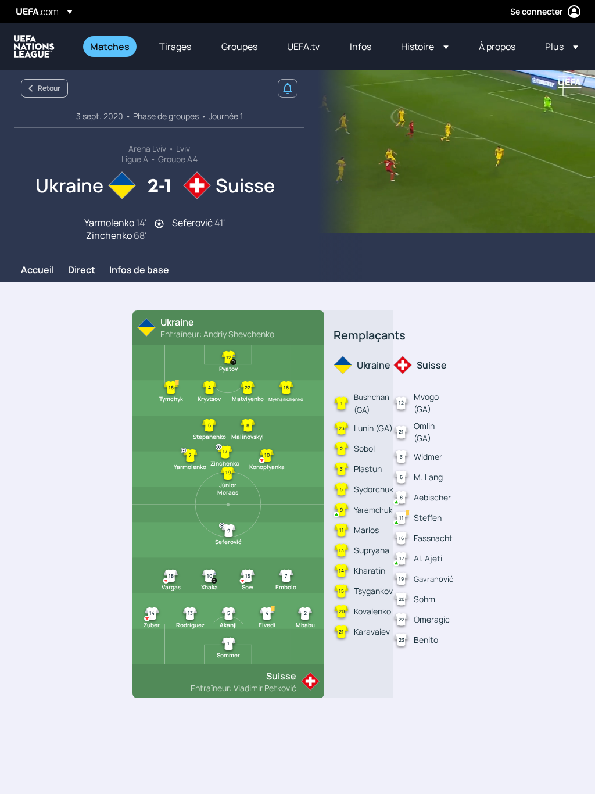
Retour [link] (49, 88)
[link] (110, 46)
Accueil (37, 270)
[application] (449, 151)
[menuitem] (110, 46)
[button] (424, 46)
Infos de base (139, 270)
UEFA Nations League (34, 46)
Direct (81, 270)
